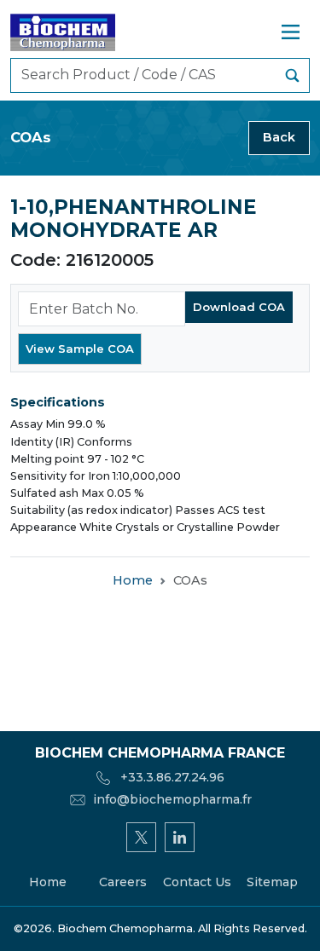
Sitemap (272, 882)
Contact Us (197, 882)
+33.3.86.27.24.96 (170, 777)
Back (279, 137)
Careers (123, 882)
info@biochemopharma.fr (172, 799)
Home (133, 580)
